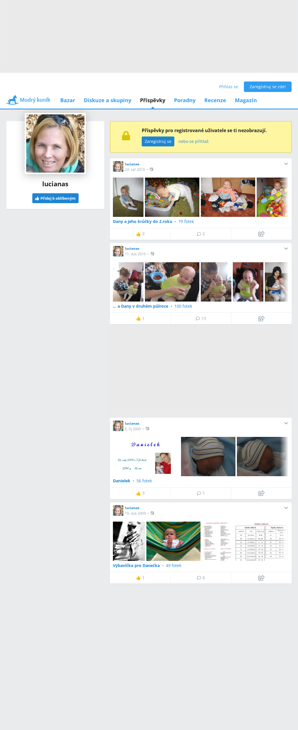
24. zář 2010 (135, 169)
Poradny (185, 100)
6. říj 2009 (133, 428)
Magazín (246, 100)
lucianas (132, 164)
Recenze (215, 100)
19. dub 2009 (135, 513)
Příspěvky (152, 100)
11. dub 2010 (135, 253)
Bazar (67, 100)
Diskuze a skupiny (107, 100)
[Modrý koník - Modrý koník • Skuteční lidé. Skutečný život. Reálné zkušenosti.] (28, 102)
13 (203, 318)
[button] (152, 169)
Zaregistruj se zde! (268, 86)
